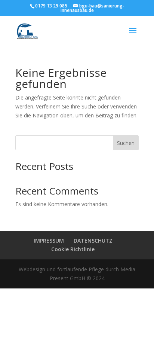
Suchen (126, 142)
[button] (133, 35)
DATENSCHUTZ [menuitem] (93, 240)
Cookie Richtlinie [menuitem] (73, 249)
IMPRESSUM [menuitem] (49, 240)
